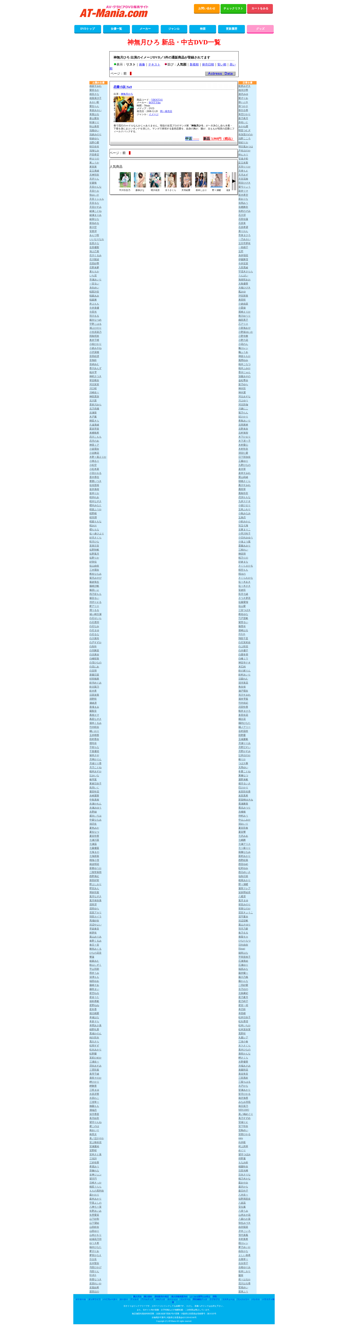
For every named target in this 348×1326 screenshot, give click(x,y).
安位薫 (242, 1206)
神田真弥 (94, 396)
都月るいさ (244, 783)
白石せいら (95, 618)
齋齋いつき (95, 481)
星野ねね (94, 1005)
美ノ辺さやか (96, 1138)
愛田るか (94, 90)
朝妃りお (243, 142)
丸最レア (243, 1037)
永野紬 (93, 811)
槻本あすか (95, 771)
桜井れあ (94, 497)
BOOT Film (155, 102)
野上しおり (95, 884)
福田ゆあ (94, 981)
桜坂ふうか (95, 509)
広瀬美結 (243, 961)
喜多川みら (95, 404)
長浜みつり (244, 807)
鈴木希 (93, 690)
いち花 (93, 275)
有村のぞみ (244, 211)
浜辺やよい (95, 924)
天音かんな (95, 186)
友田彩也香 (244, 791)
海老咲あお (244, 279)
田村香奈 (94, 739)
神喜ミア (94, 444)
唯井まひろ (244, 711)
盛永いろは (95, 815)
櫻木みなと (95, 505)
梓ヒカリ (243, 154)
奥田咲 (242, 299)
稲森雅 (93, 299)
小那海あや (244, 328)
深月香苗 (94, 1114)
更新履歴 (231, 28)
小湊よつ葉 (244, 541)
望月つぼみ (244, 1154)
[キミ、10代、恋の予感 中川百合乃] (125, 186)
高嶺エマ (94, 715)
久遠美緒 (94, 424)
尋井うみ (94, 973)
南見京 (93, 1134)
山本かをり (95, 1235)
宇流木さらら (245, 271)
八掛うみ (243, 1210)
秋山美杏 (94, 126)
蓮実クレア (244, 888)
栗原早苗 (94, 428)
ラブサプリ (215, 1299)
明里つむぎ (244, 130)
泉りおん (243, 231)
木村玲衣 (243, 449)
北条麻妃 (243, 993)
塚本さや (94, 755)
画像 (142, 64)
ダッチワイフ (94, 1299)
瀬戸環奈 (243, 690)
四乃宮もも (95, 594)
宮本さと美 (95, 1154)
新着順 (194, 64)
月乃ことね (95, 767)
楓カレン (243, 348)
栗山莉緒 (243, 477)
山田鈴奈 (94, 1227)
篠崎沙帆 (94, 586)
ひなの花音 (95, 952)
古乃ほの (243, 989)
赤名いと (243, 122)
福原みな (243, 969)
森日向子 (243, 1190)
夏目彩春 (243, 827)
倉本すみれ (244, 473)
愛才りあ (243, 98)
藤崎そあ (94, 985)
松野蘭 (93, 1053)
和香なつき (95, 1279)
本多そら (94, 1021)
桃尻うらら (95, 1186)
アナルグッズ (147, 1299)
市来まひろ (244, 235)
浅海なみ (94, 150)
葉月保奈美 (95, 900)
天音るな (94, 203)
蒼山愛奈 (94, 118)
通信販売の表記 (162, 1296)
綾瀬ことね (95, 211)
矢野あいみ (95, 1210)
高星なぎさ (95, 719)
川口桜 (93, 388)
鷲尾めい (243, 1287)
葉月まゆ (243, 900)
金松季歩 (243, 380)
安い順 (221, 64)
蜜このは (94, 1126)
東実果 (93, 166)
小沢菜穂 (94, 352)
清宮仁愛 (243, 453)
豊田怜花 (94, 791)
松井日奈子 (244, 1017)
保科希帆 (94, 1001)
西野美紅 (94, 876)
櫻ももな (94, 529)
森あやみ (243, 1182)
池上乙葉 (94, 251)
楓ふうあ (243, 352)
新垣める (94, 223)
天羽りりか (244, 166)
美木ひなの (244, 1049)
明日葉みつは (245, 146)
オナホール (81, 1299)
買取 (215, 1296)
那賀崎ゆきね (245, 799)
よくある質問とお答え (200, 1296)
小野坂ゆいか (245, 332)
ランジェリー (243, 1299)
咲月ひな (94, 541)
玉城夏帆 (243, 739)
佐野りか (94, 557)
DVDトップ (87, 28)
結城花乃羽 (95, 1239)
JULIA (241, 634)
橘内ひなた (244, 723)
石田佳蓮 (243, 219)
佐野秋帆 (94, 549)
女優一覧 (116, 28)
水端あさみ (244, 1065)
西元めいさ (244, 872)
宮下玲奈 (243, 1126)
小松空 (93, 465)
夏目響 (242, 832)
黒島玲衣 (243, 493)
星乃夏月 (243, 997)
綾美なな (94, 219)
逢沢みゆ (243, 94)
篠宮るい (94, 598)
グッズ (260, 28)
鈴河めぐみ (95, 682)
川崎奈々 (94, 392)
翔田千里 (243, 638)
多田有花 (243, 715)
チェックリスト (233, 8)
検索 (203, 28)
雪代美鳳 (243, 1235)
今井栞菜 (243, 263)
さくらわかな (245, 578)
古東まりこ (244, 529)
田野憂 (242, 735)
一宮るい (94, 283)
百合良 (93, 1259)
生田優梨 (94, 247)
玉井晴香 (94, 735)
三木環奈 (94, 569)
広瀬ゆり (243, 965)
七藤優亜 (94, 848)
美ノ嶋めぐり (245, 1114)
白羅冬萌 (243, 654)
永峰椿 (242, 811)
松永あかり (95, 1049)
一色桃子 (243, 247)
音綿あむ (94, 364)
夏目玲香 (94, 836)
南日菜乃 (243, 1106)
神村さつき (95, 376)
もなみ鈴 (243, 1162)
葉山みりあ (95, 936)
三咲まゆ (94, 1090)
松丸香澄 (243, 1021)
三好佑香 (94, 1162)
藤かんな (243, 981)
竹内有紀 (243, 703)
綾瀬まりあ (95, 215)
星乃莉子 (243, 1001)
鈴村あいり (244, 674)
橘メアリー (244, 727)
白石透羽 (94, 622)
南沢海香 (243, 1098)
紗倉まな (243, 561)
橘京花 (242, 719)
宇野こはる (95, 324)
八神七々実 (95, 1206)
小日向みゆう (245, 537)
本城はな (94, 1017)
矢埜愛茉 (94, 1215)
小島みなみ (244, 513)
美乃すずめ (244, 1118)
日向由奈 (243, 944)
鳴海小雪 (94, 860)
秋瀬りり (94, 122)
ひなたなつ (244, 940)
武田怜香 (243, 707)
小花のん (243, 344)
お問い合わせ (206, 8)
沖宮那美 (243, 295)
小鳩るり (94, 461)
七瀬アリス (244, 844)
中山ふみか (244, 819)
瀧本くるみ (95, 723)
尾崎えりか (244, 311)
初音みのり (244, 904)
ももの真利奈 (96, 1190)
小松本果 (94, 469)
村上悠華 (243, 1146)
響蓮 (91, 956)
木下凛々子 (244, 440)
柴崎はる (243, 630)
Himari (241, 948)
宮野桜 (93, 1150)
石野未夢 (94, 267)
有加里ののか (245, 134)
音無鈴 (93, 360)
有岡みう (243, 203)
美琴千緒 (94, 1073)
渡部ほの (94, 1291)
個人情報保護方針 (179, 1296)
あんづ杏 (94, 235)
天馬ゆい (243, 767)
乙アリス (243, 324)
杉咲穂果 (94, 678)
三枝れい (243, 549)
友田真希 (243, 795)
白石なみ (94, 626)
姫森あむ (94, 961)
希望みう (94, 1166)
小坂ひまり (244, 505)
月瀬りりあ (244, 743)
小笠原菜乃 (95, 332)
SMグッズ (160, 1299)
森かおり (94, 1194)
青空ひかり (244, 114)
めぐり (242, 1150)
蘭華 (240, 1275)
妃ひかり (243, 416)
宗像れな (94, 1170)
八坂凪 (242, 1202)
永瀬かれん (95, 803)
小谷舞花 (94, 453)
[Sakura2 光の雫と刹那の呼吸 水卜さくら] (171, 186)
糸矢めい (94, 287)
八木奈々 (243, 1194)
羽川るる (94, 315)
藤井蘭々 (243, 973)
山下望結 (94, 1223)
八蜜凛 (242, 896)
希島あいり (244, 420)
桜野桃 (93, 513)
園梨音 (93, 711)
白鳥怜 (93, 646)
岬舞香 (93, 1086)
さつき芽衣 (244, 598)
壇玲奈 (93, 743)
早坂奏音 (94, 928)
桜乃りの (243, 557)
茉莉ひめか (95, 1057)
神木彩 (242, 388)
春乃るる (243, 932)
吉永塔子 (243, 1263)
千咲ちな (94, 747)
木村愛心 (243, 444)
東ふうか (94, 162)
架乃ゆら (243, 384)
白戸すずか (95, 642)
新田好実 (94, 880)
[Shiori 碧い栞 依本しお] (201, 186)
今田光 (93, 311)
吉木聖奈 (94, 1263)
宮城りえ (243, 1122)
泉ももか (94, 271)
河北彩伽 (243, 404)
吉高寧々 (243, 1259)
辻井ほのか (244, 755)
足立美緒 (94, 170)
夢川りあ (94, 1251)
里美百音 (94, 545)
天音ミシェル (96, 199)
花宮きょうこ (245, 912)
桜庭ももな (95, 521)
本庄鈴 (242, 1009)
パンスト (256, 1299)
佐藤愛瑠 (243, 602)
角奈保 (242, 686)
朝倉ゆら (94, 138)
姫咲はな (243, 952)
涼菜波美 (94, 694)
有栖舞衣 (243, 207)
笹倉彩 (242, 590)
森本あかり (95, 1198)
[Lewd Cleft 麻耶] (140, 186)
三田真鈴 (243, 1077)
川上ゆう (243, 400)
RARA (92, 1275)
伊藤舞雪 (243, 259)
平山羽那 (94, 969)
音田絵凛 (94, 356)
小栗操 (242, 307)
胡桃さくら (244, 481)
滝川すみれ (244, 694)
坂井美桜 (94, 489)
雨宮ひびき (244, 182)
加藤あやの (244, 376)
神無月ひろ (127, 94)
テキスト (154, 64)
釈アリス (94, 606)
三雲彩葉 (94, 1069)
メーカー (145, 28)
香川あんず (95, 368)
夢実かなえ (95, 1255)
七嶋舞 (242, 840)
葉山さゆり (244, 924)
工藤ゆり (243, 461)
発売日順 (208, 64)
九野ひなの (244, 465)
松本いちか (244, 1025)
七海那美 (94, 856)
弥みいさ (94, 195)
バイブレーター (110, 1299)
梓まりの (94, 158)
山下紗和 (94, 1219)
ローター (124, 1299)
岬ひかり (94, 1081)
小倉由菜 (243, 303)
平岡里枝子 (244, 956)
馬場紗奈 (94, 920)
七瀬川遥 (94, 840)
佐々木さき (244, 586)
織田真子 (243, 319)
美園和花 (243, 1069)
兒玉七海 (243, 525)
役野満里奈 (244, 1198)
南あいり (94, 1130)
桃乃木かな (244, 1178)
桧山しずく (95, 965)
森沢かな (243, 1186)
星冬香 (93, 1009)
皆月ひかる (244, 1094)
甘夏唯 (93, 182)
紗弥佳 (93, 561)
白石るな (94, 634)
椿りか (242, 759)
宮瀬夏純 (94, 1146)
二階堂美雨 (95, 872)
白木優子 (243, 650)
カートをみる (260, 8)
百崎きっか (95, 1182)
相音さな (94, 94)
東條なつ (243, 775)
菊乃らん (243, 412)
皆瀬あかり (244, 1090)
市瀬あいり (95, 279)
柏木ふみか (244, 368)
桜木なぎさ (95, 501)
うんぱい (243, 275)
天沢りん (94, 178)
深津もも (94, 977)
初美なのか (244, 908)
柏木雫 (93, 372)
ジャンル (174, 28)
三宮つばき (244, 610)
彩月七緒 (243, 594)
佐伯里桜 (94, 485)
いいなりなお (96, 239)
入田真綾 (243, 267)
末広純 (242, 666)
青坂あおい (95, 110)
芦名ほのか (244, 150)
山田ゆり (94, 1231)
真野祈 (242, 1033)
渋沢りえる (95, 602)
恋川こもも (95, 436)
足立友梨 (243, 162)
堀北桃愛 (94, 1013)
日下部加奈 (244, 457)
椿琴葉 (93, 779)
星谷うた (94, 997)
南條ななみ (244, 852)
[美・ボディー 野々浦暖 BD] (216, 186)
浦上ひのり (95, 328)
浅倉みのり (95, 134)
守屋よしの (95, 1202)
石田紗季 (94, 263)
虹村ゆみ (243, 868)
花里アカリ (95, 912)
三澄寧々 (94, 1102)
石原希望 (243, 227)
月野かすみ (244, 751)
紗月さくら (95, 537)
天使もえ (243, 170)
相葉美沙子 (95, 98)
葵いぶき (243, 102)
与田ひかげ (95, 1267)
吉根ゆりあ (244, 1267)
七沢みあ (243, 836)
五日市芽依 (244, 243)
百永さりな (244, 1174)
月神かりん (95, 759)
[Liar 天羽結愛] (186, 186)
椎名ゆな (243, 614)
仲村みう (243, 815)
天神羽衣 (94, 174)
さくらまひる (245, 565)
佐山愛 (242, 606)
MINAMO (243, 1109)
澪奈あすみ (95, 1065)
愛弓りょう (244, 186)
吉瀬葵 (93, 412)
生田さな (94, 243)
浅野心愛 (94, 142)
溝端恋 (93, 1110)
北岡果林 (243, 424)
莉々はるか (244, 1279)
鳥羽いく (94, 787)
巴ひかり (243, 787)
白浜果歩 (94, 654)
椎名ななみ (95, 573)
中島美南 (94, 799)
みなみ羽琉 (244, 1102)
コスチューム (228, 1299)
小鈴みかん (244, 521)
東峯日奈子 (95, 783)
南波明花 (94, 864)
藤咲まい (94, 989)
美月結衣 (94, 1118)
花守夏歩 (243, 916)
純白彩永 (94, 1037)
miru (240, 1138)
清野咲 (93, 698)
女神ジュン (95, 1174)
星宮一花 (243, 1005)
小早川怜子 (244, 533)
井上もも (94, 303)
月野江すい (244, 747)
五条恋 (242, 517)
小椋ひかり (95, 344)
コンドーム (185, 1299)
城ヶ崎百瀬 (95, 614)
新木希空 (243, 195)
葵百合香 (243, 110)
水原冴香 (94, 1094)
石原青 (242, 223)
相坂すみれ (95, 86)
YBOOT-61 (157, 99)
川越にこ (243, 408)
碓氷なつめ (95, 319)
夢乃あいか (244, 1247)
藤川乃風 (243, 977)
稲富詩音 (94, 291)
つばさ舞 (243, 763)
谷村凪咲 (243, 731)
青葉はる (94, 114)
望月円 (93, 1178)
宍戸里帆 (243, 618)
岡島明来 (94, 336)
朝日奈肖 (94, 146)
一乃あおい (244, 239)
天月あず (243, 174)
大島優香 (243, 283)
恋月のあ (94, 440)
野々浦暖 (243, 884)
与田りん (94, 1271)
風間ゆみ (243, 360)
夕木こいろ (244, 1231)
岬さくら (243, 1057)
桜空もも (243, 569)
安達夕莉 (243, 158)
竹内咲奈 (94, 727)
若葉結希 (94, 1287)
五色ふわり (244, 509)
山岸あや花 (244, 1215)
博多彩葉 (94, 892)
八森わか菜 (244, 1219)
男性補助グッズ (200, 1299)
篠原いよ (94, 590)
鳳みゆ (242, 291)
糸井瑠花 (243, 255)
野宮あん (94, 888)
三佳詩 (93, 1158)
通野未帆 (243, 779)
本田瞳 (242, 1013)
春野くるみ (95, 940)
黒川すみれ (244, 485)
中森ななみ (95, 819)
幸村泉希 (243, 1239)
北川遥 (93, 400)
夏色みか (94, 827)
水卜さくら (244, 1045)
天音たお (94, 190)
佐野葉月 (94, 553)
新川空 (93, 227)
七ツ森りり (244, 848)
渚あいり (243, 823)
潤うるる (94, 610)
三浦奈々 (94, 1061)
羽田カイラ (95, 916)
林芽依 (93, 932)
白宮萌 (93, 670)
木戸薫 (93, 416)
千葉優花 (94, 751)
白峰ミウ (243, 658)
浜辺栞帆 (243, 920)
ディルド (134, 1299)
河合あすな (244, 396)
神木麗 (242, 392)
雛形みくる (95, 948)
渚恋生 (93, 823)
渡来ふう (243, 1291)
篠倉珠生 (94, 582)
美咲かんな (244, 1053)
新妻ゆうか (95, 868)
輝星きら (94, 420)
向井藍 (242, 1142)
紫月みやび (95, 578)
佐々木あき (244, 582)
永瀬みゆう (95, 807)
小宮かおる (95, 473)
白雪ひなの (95, 662)
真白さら (94, 1041)
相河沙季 (243, 90)
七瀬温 (93, 844)
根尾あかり (244, 880)
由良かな (243, 1251)
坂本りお (94, 493)
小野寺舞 (243, 336)
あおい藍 (94, 102)
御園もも (94, 1106)
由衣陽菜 (243, 1227)
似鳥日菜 (243, 876)
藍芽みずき (244, 86)
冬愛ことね (244, 771)
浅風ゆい (94, 130)
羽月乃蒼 (243, 928)
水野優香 (243, 1061)
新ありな (243, 199)
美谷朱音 (243, 1073)
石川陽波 (94, 259)
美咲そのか (95, 1077)
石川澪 (242, 215)
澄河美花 (243, 682)
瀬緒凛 (93, 703)
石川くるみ (95, 255)
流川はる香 (244, 1283)
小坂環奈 (94, 449)
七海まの (94, 852)
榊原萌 (242, 553)
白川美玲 (94, 638)
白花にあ (94, 666)
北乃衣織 (94, 408)
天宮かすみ (95, 207)
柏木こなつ (244, 364)
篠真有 (242, 626)
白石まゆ (94, 630)
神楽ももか (244, 356)
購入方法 (137, 1296)
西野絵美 (243, 860)
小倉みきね (95, 348)
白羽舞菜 (94, 650)
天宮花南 (243, 178)
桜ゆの (242, 573)
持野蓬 (242, 1158)
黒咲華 (242, 489)
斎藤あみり (244, 545)
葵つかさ (243, 106)
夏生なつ (94, 832)
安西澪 (93, 231)
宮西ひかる (244, 1134)
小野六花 (243, 340)
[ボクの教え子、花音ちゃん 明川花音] (155, 186)
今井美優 (94, 307)
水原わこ (94, 1098)
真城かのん (95, 1033)
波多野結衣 (244, 892)
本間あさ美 (95, 1025)
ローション (173, 1299)
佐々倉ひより (96, 533)
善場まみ (94, 707)
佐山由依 (94, 565)
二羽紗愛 (243, 985)
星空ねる (94, 993)
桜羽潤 (93, 517)
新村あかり (244, 856)
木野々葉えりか (97, 457)
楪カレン (243, 1243)
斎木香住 (94, 477)
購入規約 (148, 1296)
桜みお (93, 525)
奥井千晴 (94, 340)
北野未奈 (243, 428)
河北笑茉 (94, 384)
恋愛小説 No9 (123, 86)
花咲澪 (93, 904)
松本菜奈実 (244, 1029)
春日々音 (94, 944)
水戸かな (243, 1086)
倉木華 (242, 469)
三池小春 (243, 1041)
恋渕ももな (244, 497)
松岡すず (94, 1045)
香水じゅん (244, 372)
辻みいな (94, 775)
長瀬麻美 (243, 803)
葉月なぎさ (95, 896)
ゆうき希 (94, 1243)
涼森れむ (243, 678)
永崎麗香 (94, 795)
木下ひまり (244, 436)
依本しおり (244, 1271)
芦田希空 (94, 154)
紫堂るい (243, 622)
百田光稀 (243, 1170)
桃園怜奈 (243, 1166)
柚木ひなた (95, 1247)
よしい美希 (244, 1255)
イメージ (153, 114)
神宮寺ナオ (244, 662)
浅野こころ (244, 138)
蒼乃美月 (243, 118)
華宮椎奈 (94, 380)
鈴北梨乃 (94, 686)
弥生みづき (244, 1223)
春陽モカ (243, 936)
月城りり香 (95, 763)
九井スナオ (244, 501)
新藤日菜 (94, 674)
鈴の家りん (244, 670)
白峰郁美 (94, 658)
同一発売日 (166, 111)
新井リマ (243, 190)
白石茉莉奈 (244, 642)
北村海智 (243, 432)
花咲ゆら (94, 908)
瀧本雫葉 (243, 698)
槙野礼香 (94, 1029)
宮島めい (243, 1130)
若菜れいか (95, 1283)
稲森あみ (94, 295)
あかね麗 (243, 126)
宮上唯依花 (95, 1142)
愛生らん (94, 106)
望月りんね (95, 1122)
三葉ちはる (244, 1081)
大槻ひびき (244, 287)
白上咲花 (243, 646)
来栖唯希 (94, 432)
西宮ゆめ (243, 864)
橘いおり (94, 731)
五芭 (240, 251)
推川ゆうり (244, 315)
